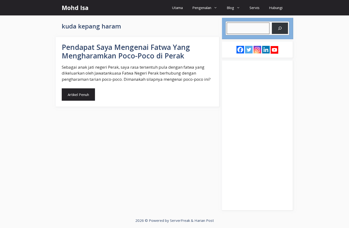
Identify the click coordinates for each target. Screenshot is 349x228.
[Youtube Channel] (274, 50)
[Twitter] (249, 49)
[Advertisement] (257, 135)
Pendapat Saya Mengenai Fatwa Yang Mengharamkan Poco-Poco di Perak (126, 51)
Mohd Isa (75, 8)
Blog (230, 7)
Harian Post (204, 220)
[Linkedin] (266, 49)
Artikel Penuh (78, 94)
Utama (177, 7)
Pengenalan (201, 7)
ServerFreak (180, 220)
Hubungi (276, 7)
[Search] (280, 28)
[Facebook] (240, 49)
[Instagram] (257, 49)
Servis (254, 7)
